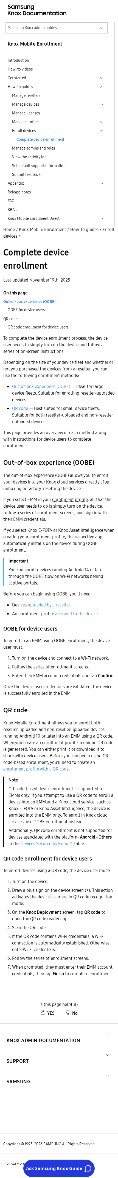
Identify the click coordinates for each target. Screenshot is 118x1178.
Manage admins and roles (33, 148)
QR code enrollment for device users (38, 327)
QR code (20, 408)
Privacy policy (18, 1164)
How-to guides (84, 229)
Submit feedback (26, 174)
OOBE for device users (26, 310)
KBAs (12, 209)
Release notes (19, 192)
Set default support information (39, 165)
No (75, 1013)
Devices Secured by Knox (44, 843)
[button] (43, 1034)
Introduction (18, 60)
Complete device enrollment (40, 139)
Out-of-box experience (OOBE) (41, 386)
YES (51, 1013)
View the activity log (29, 157)
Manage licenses (26, 113)
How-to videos (20, 69)
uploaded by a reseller (49, 605)
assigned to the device (76, 614)
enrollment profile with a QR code (36, 769)
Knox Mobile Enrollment (42, 229)
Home (9, 229)
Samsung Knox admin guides (32, 27)
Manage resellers (26, 95)
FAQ (11, 201)
